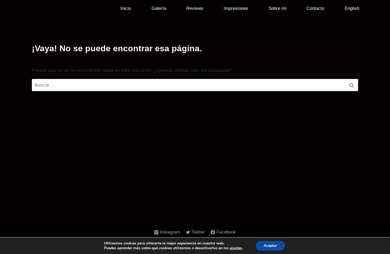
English (352, 8)
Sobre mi (277, 8)
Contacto (315, 8)
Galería (158, 8)
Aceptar (270, 245)
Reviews (194, 8)
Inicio (125, 8)
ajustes (236, 248)
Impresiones (236, 8)
